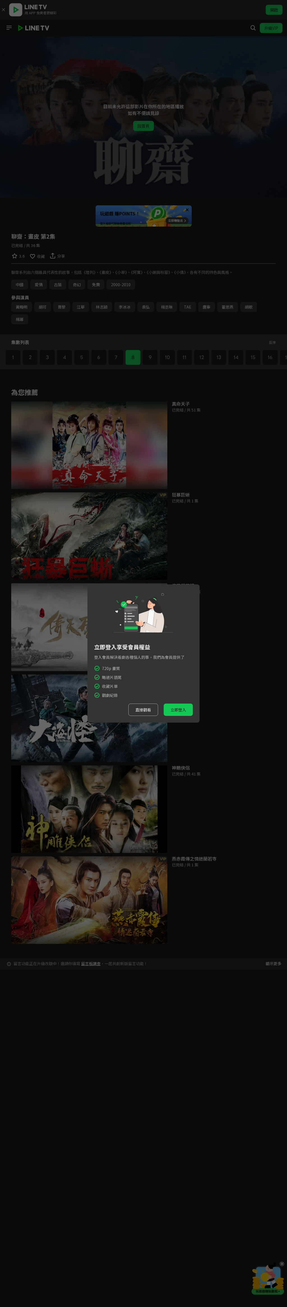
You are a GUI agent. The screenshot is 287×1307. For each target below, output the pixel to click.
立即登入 (178, 710)
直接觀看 (143, 710)
